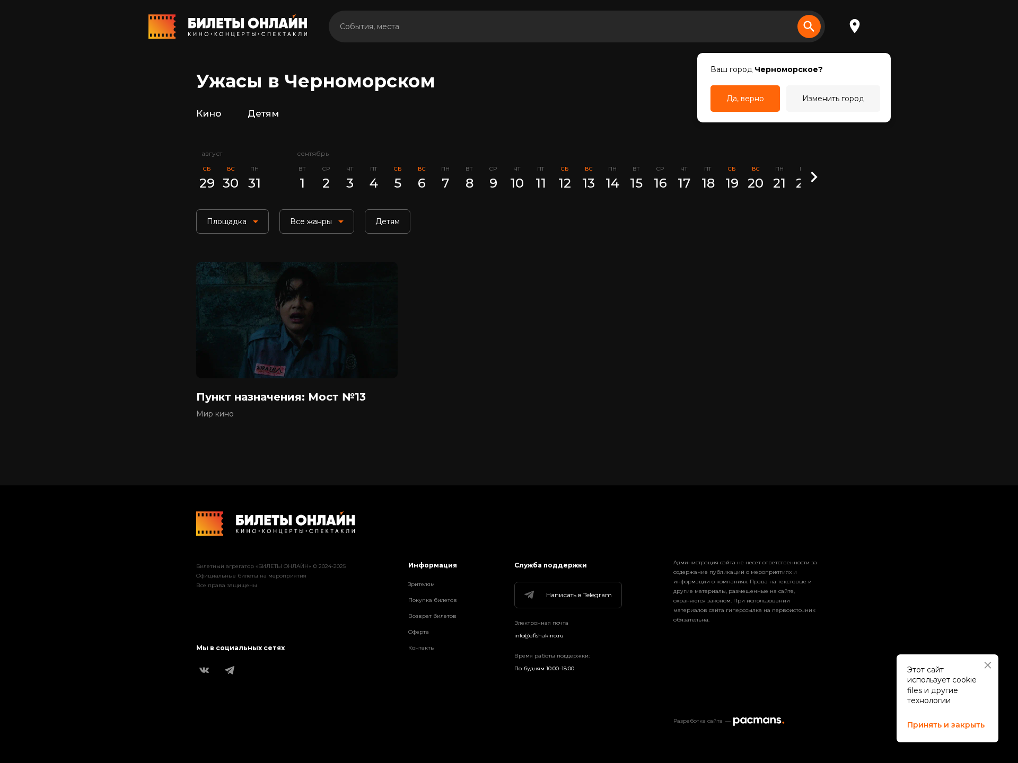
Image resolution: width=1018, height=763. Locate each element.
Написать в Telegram (579, 595)
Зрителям (421, 584)
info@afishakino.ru (539, 635)
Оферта (418, 631)
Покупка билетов (432, 600)
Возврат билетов (432, 616)
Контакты (421, 647)
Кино (208, 113)
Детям (263, 113)
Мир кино (215, 414)
